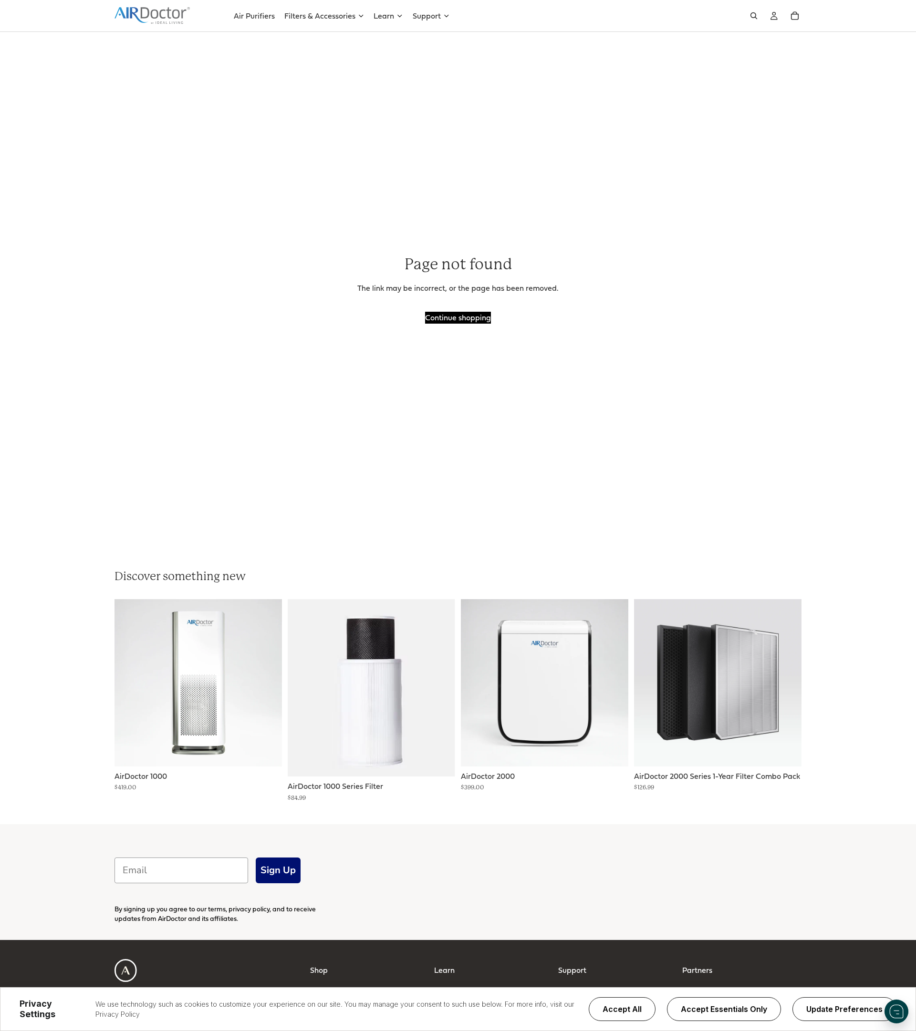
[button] (896, 1011)
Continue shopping (458, 317)
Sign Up (278, 870)
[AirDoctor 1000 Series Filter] (371, 687)
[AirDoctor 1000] (198, 682)
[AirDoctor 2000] (544, 682)
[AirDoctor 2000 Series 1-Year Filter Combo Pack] (718, 682)
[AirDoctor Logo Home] (152, 15)
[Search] (753, 15)
